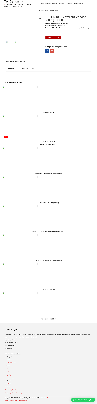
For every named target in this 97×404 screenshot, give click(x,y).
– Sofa (7, 372)
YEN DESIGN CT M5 (48, 113)
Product (48, 4)
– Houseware (9, 378)
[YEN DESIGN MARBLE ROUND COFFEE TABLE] (20, 159)
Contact (69, 4)
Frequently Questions (11, 390)
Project (54, 4)
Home (42, 4)
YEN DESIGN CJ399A (48, 142)
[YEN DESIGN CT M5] (20, 98)
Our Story (62, 4)
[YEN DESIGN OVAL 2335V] (20, 304)
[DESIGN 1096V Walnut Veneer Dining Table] (47, 51)
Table (46, 11)
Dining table (54, 11)
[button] (83, 400)
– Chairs (8, 369)
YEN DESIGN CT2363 (48, 290)
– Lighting (8, 375)
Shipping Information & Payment (15, 393)
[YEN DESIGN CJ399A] (20, 127)
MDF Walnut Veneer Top (29, 68)
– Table (7, 366)
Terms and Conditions (21, 401)
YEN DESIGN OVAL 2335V (48, 319)
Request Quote (78, 4)
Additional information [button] (15, 62)
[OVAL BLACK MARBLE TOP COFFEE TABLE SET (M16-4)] (20, 217)
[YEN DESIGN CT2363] (20, 275)
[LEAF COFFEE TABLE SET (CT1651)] (20, 188)
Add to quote (53, 37)
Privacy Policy (9, 401)
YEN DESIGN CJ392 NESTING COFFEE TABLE (48, 261)
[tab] (48, 61)
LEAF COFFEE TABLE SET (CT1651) (48, 203)
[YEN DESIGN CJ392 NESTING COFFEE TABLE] (20, 246)
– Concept (8, 360)
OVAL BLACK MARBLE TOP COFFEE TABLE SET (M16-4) (48, 232)
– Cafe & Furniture (10, 363)
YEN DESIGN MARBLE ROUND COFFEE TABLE (48, 174)
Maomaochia (45, 398)
